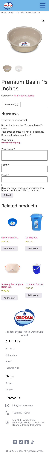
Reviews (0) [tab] (11, 104)
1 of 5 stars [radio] (3, 143)
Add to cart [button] (9, 248)
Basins (12, 12)
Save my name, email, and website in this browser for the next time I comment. (22, 189)
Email (5, 175)
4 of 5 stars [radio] (14, 143)
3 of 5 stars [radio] (11, 143)
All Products (20, 95)
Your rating (8, 140)
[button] (43, 20)
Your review (8, 149)
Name (5, 165)
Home (4, 12)
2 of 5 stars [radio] (7, 143)
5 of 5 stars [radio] (18, 143)
